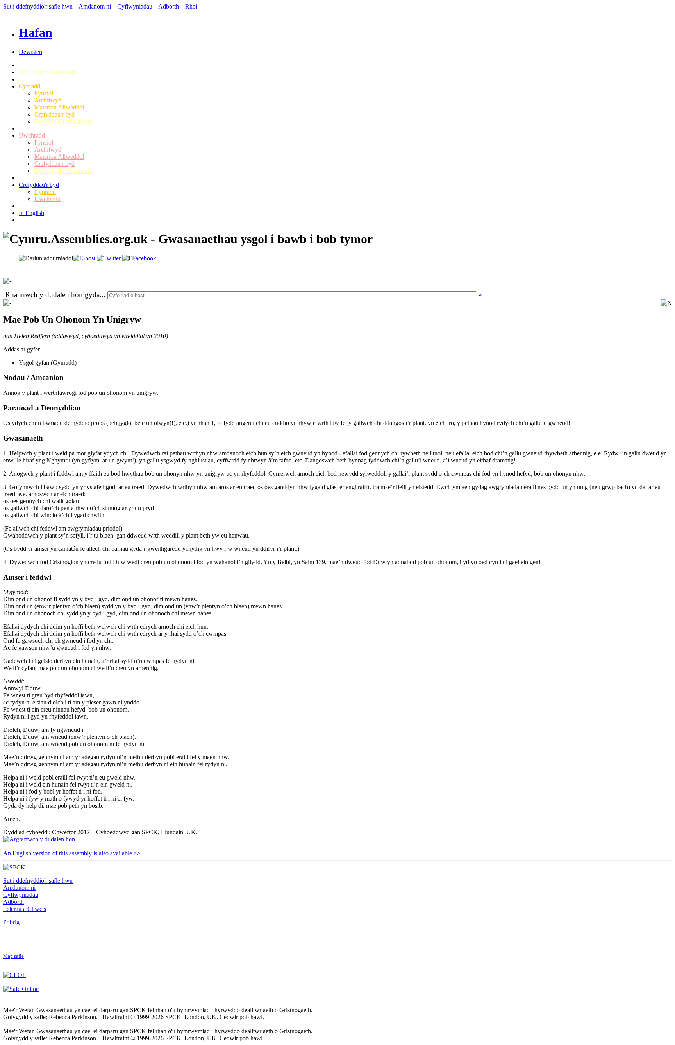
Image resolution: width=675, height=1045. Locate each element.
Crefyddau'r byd (54, 114)
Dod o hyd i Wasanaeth (50, 72)
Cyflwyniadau (134, 6)
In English (31, 213)
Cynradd (36, 86)
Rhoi (191, 6)
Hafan (35, 32)
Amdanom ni (95, 6)
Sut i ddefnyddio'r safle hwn (38, 6)
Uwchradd (35, 135)
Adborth (168, 6)
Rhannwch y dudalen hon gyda (52, 294)
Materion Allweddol (59, 107)
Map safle (13, 956)
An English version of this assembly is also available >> (72, 853)
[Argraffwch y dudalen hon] (39, 839)
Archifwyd (47, 100)
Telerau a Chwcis (24, 908)
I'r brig (11, 922)
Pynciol (43, 93)
